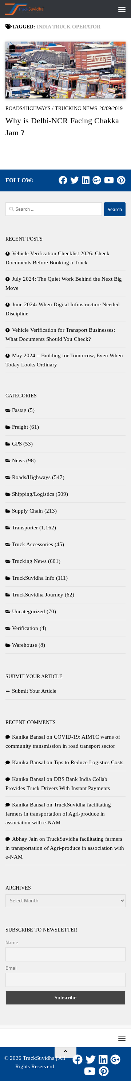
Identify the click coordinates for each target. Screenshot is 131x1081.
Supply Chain (27, 511)
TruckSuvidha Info (33, 578)
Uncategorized (28, 611)
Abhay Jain (25, 839)
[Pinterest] (121, 180)
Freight (20, 427)
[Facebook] (63, 180)
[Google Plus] (96, 180)
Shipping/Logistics (33, 494)
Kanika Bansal (28, 737)
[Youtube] (109, 180)
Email (11, 968)
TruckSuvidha (39, 1058)
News (18, 460)
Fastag (19, 410)
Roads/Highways (28, 108)
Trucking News (76, 108)
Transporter (25, 527)
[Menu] (122, 9)
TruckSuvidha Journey (37, 595)
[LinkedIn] (86, 180)
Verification (25, 628)
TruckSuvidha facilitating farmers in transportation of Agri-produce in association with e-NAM (58, 813)
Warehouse (24, 645)
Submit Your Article (34, 691)
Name (11, 943)
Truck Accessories (32, 544)
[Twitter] (74, 180)
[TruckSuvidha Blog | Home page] (31, 9)
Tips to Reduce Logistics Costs (88, 762)
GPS (17, 444)
